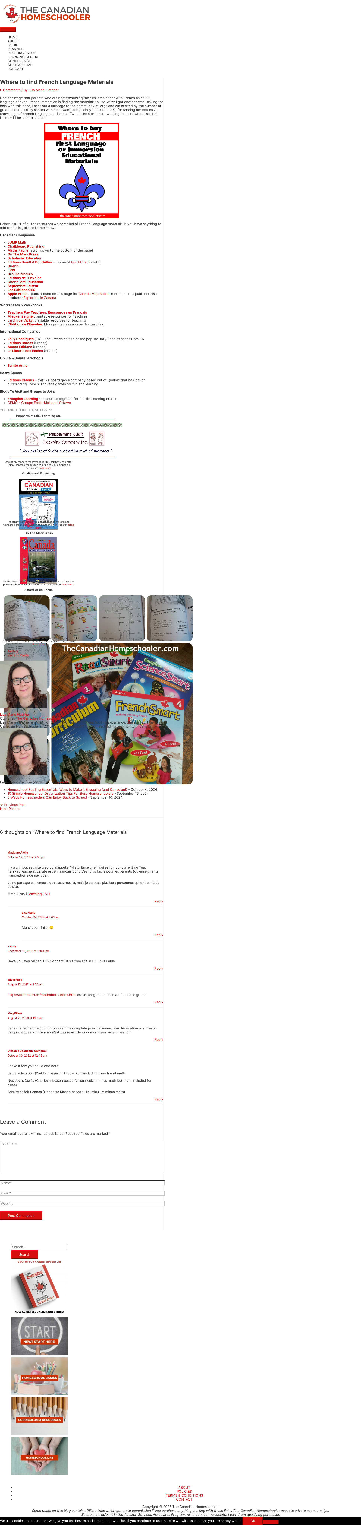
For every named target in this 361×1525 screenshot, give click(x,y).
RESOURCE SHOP (22, 53)
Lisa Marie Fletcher (15, 714)
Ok (252, 1521)
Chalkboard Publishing (38, 473)
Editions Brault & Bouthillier (30, 262)
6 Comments (10, 90)
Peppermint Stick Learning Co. (38, 416)
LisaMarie (28, 912)
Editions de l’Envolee (25, 278)
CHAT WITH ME (20, 65)
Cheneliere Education (25, 282)
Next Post (10, 809)
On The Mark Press (38, 533)
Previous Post (13, 805)
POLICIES (184, 1491)
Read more (45, 467)
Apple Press (17, 294)
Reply (158, 901)
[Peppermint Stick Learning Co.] (62, 456)
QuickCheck (80, 262)
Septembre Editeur (23, 286)
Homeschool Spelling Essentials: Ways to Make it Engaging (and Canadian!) (67, 789)
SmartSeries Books (38, 590)
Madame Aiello (18, 852)
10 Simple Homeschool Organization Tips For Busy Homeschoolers (60, 793)
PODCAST (16, 69)
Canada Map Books (93, 294)
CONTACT (184, 1499)
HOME (13, 37)
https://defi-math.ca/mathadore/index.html (42, 995)
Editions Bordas (20, 343)
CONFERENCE (19, 61)
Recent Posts (18, 655)
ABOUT (13, 41)
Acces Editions (20, 347)
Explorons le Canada (39, 298)
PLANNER (16, 49)
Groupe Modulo (20, 274)
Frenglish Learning (23, 399)
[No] (271, 1522)
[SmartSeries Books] (98, 785)
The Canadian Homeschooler (39, 718)
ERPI (11, 270)
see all (63, 782)
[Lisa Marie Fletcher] (23, 706)
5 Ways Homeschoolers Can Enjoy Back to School (47, 797)
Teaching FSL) (38, 894)
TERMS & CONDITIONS (184, 1495)
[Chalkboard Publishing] (38, 530)
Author (13, 651)
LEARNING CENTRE (23, 57)
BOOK (12, 45)
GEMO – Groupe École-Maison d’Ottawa (39, 403)
